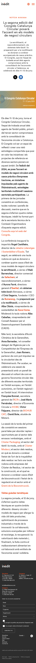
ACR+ (16, 400)
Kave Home (24, 310)
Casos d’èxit (6, 638)
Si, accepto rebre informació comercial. (17, 626)
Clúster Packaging (10, 442)
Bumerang (10, 299)
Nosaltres (5, 635)
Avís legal (4, 656)
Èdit (3, 640)
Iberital (15, 288)
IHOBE (15, 407)
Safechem (10, 277)
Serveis (4, 637)
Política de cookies (7, 658)
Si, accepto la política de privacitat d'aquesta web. (18, 622)
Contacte (5, 643)
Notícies (4, 642)
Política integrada (25, 656)
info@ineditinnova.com (8, 585)
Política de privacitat (14, 656)
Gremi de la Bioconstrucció (15, 486)
